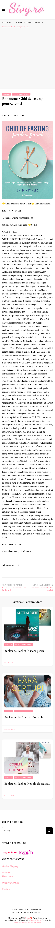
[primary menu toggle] (3, 10)
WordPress (17, 922)
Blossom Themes (36, 920)
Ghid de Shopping (10, 866)
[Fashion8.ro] (26, 855)
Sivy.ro (7, 115)
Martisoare (7, 889)
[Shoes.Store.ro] (10, 855)
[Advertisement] (27, 58)
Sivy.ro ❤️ (28, 918)
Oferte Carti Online (21, 94)
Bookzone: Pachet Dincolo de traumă (27, 783)
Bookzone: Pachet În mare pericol (24, 651)
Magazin (6, 94)
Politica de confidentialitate (31, 922)
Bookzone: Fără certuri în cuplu (24, 717)
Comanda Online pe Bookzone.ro (18, 217)
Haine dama (7, 876)
